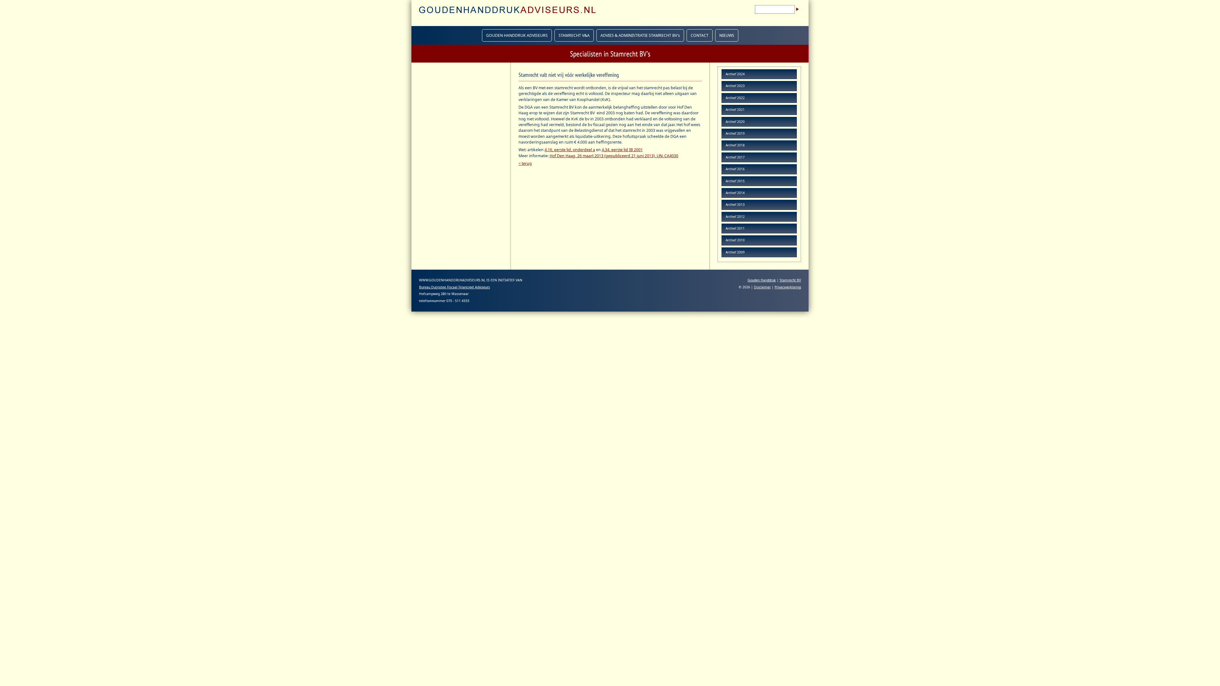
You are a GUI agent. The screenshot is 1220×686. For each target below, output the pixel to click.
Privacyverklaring (788, 287)
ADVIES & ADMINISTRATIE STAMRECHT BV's (640, 35)
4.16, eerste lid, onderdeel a (570, 149)
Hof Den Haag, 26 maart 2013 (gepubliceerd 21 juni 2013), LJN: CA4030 (614, 155)
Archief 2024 (735, 74)
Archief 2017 (735, 157)
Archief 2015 (735, 181)
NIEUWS (726, 35)
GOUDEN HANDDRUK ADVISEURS (517, 35)
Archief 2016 (735, 169)
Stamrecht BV (790, 280)
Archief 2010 (735, 240)
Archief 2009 (735, 252)
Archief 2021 (735, 109)
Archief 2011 (735, 228)
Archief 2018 (735, 145)
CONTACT (699, 35)
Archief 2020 (735, 121)
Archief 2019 (735, 133)
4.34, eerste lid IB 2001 (622, 149)
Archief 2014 (735, 193)
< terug (525, 163)
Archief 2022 (735, 98)
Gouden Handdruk (762, 280)
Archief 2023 (735, 86)
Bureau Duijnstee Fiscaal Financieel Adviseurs (454, 287)
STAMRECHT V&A (574, 35)
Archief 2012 (735, 216)
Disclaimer (762, 287)
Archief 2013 (735, 204)
